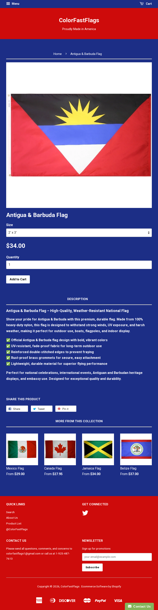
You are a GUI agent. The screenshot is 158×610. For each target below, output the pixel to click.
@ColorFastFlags (17, 529)
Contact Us (141, 606)
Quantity (12, 257)
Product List (13, 523)
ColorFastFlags (79, 20)
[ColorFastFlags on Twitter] (85, 514)
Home (57, 54)
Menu (15, 3)
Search (10, 512)
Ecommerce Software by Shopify (101, 586)
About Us (12, 517)
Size (9, 225)
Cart (148, 3)
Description (77, 299)
